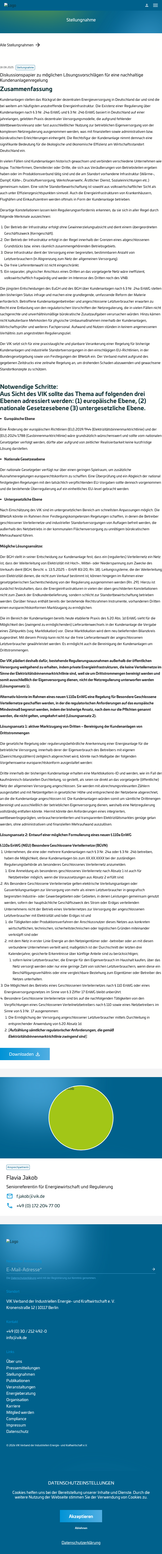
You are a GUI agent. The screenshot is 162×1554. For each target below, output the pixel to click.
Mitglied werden (20, 1412)
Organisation (17, 1399)
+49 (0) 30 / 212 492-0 (26, 1331)
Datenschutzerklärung (23, 1278)
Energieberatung (20, 1393)
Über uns (14, 1361)
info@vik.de (16, 1337)
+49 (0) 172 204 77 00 (38, 1206)
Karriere (13, 1406)
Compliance (16, 1418)
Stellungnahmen (20, 1374)
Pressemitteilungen (23, 1367)
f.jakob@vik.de (30, 1196)
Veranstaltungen (20, 1386)
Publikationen (18, 1380)
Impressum (16, 1425)
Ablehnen (81, 1528)
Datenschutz (17, 1431)
